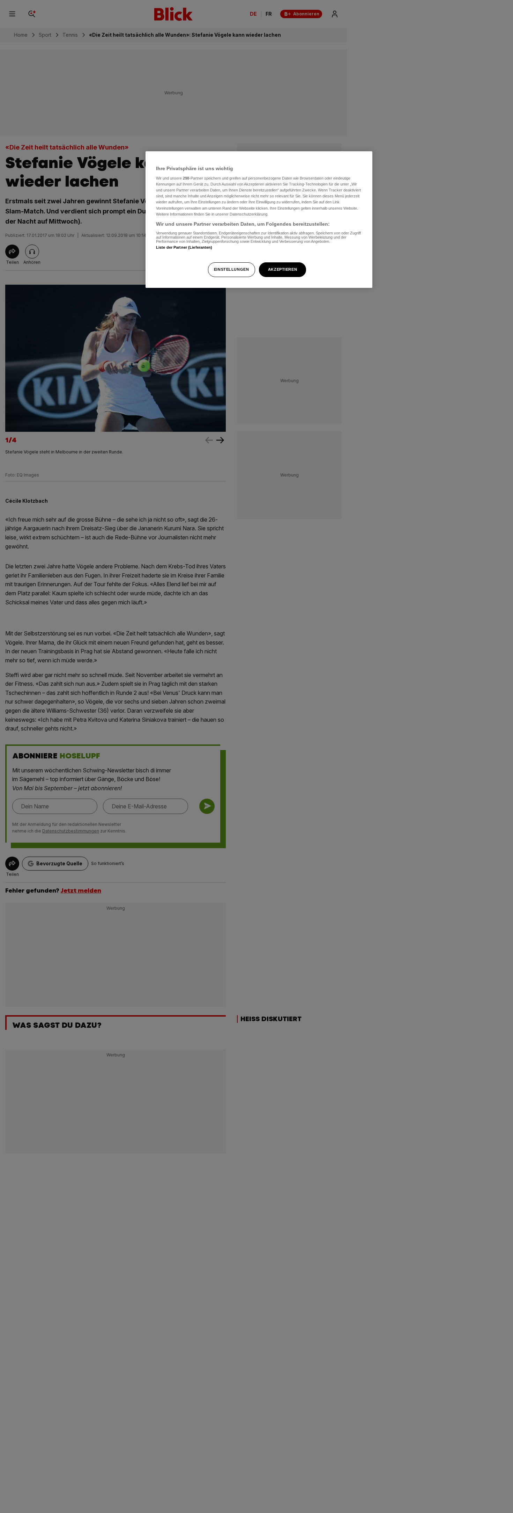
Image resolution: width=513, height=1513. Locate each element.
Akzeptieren (282, 269)
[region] (259, 219)
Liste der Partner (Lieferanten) (184, 248)
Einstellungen (231, 269)
